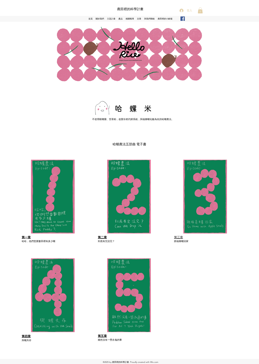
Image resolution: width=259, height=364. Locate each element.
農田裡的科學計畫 (130, 9)
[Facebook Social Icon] (182, 18)
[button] (200, 10)
